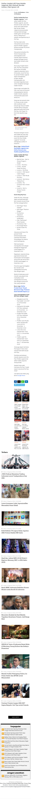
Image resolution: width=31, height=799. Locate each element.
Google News (21, 375)
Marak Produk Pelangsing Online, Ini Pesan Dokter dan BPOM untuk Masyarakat (14, 676)
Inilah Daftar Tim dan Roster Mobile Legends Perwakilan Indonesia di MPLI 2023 (17, 429)
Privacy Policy (27, 783)
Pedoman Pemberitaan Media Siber (15, 783)
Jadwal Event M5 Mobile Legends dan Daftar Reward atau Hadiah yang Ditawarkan (25, 448)
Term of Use (3, 783)
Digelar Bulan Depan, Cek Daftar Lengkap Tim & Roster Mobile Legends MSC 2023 (25, 409)
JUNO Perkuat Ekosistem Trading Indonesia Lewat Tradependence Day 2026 (14, 476)
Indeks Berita (15, 717)
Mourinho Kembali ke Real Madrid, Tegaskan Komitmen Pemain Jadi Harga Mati (15, 617)
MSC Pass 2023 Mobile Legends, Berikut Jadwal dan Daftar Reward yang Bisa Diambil (25, 429)
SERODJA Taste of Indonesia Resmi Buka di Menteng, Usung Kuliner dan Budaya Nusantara (15, 646)
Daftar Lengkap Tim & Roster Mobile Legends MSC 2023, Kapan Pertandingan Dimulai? (17, 409)
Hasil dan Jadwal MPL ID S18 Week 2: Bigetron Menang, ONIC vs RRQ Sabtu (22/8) (14, 560)
